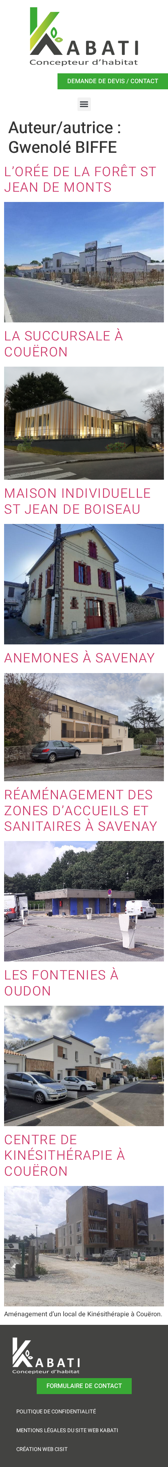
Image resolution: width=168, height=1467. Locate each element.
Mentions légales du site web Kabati (67, 1430)
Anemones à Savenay (79, 658)
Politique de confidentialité (56, 1411)
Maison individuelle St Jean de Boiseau (77, 501)
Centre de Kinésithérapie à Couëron (64, 1155)
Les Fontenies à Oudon (61, 983)
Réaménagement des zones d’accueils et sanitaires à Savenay (80, 810)
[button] (84, 104)
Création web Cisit (42, 1449)
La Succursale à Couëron (64, 344)
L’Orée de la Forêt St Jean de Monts (80, 179)
